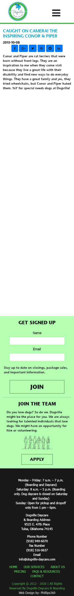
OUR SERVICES (34, 567)
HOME (13, 567)
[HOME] (17, 11)
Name (37, 333)
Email (37, 349)
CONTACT (37, 576)
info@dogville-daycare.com (37, 559)
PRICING (20, 571)
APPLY (37, 459)
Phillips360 (48, 592)
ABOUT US (58, 567)
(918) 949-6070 (37, 541)
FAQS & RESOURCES (46, 571)
